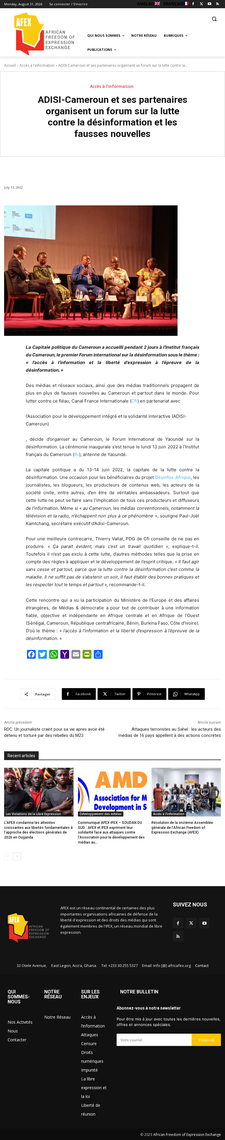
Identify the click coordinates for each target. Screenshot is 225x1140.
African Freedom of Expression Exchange (187, 1134)
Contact (202, 965)
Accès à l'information (37, 65)
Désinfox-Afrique (173, 477)
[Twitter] (201, 4)
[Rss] (217, 4)
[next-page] (17, 856)
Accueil (10, 65)
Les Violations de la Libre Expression (33, 814)
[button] (214, 19)
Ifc (76, 454)
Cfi (134, 401)
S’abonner (206, 1040)
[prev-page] (7, 856)
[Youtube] (209, 4)
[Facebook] (193, 4)
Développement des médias (101, 814)
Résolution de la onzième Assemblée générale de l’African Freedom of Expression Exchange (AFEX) (182, 828)
